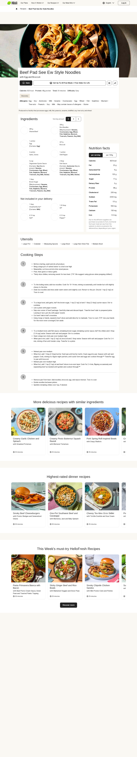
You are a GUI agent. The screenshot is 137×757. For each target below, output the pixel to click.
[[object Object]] (109, 83)
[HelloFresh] (12, 3)
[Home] (16, 9)
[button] (109, 3)
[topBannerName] (68, 18)
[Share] (115, 83)
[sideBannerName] (103, 127)
